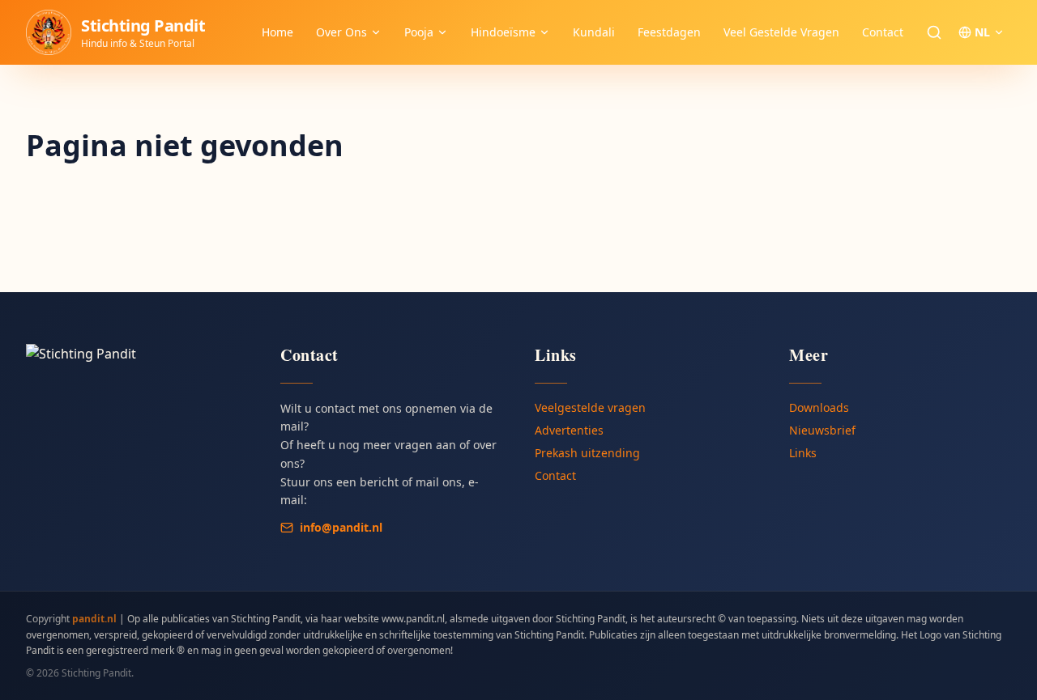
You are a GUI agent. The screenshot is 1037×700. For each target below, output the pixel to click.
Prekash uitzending (587, 452)
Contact (882, 32)
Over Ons (341, 32)
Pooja (418, 32)
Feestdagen (669, 32)
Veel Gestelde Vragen (781, 32)
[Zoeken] (934, 32)
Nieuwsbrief (822, 430)
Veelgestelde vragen (590, 407)
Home (277, 32)
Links (803, 452)
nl (982, 32)
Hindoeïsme (503, 32)
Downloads (819, 407)
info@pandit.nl (341, 527)
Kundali (594, 32)
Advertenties (569, 430)
